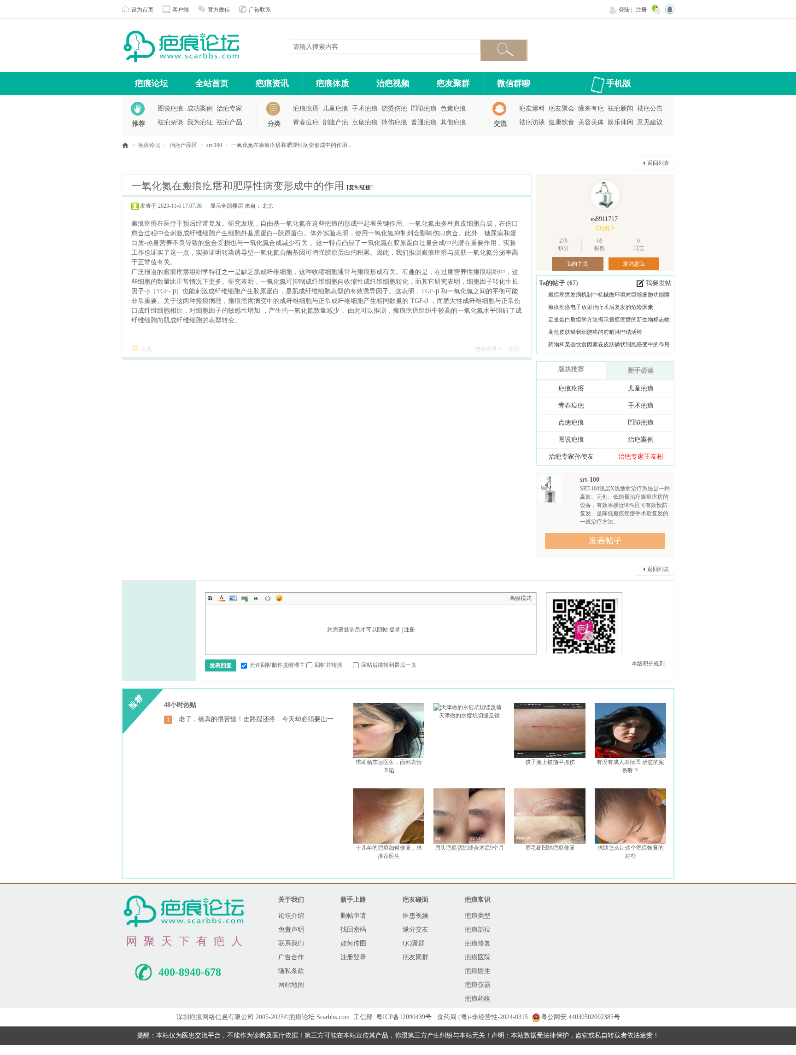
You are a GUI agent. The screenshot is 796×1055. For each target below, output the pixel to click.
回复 (146, 349)
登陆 (624, 9)
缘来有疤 (591, 108)
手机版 (618, 83)
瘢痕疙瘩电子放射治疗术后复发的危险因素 (600, 307)
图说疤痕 (170, 108)
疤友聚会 (561, 108)
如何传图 (353, 943)
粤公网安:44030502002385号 (580, 1017)
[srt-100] (550, 488)
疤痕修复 (478, 943)
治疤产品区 (183, 145)
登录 (394, 629)
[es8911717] (605, 195)
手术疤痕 (365, 108)
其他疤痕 (453, 122)
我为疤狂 (200, 122)
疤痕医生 (478, 971)
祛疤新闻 (620, 108)
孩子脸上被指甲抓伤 (550, 762)
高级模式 (520, 598)
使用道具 (486, 349)
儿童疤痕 (335, 108)
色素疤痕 (453, 108)
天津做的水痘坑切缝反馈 (469, 715)
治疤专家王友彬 (640, 456)
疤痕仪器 (478, 984)
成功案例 (200, 108)
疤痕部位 (478, 929)
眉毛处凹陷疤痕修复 (550, 848)
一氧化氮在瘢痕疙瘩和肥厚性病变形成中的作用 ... (292, 145)
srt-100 (214, 145)
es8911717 (604, 219)
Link (244, 598)
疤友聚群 (453, 83)
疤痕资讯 (272, 83)
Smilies (279, 598)
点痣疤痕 (365, 122)
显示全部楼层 (226, 206)
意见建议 (650, 122)
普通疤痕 (424, 122)
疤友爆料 (532, 108)
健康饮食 (561, 122)
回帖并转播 (328, 665)
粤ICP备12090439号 (404, 1017)
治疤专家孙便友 (571, 456)
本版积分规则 (648, 663)
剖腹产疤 (335, 122)
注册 (641, 9)
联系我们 (291, 943)
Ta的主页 (577, 264)
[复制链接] (360, 187)
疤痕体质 (332, 83)
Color (221, 598)
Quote (256, 598)
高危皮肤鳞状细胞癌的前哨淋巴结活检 (595, 332)
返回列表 (658, 163)
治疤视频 (393, 83)
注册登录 (353, 957)
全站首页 (211, 83)
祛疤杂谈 (170, 122)
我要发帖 (659, 283)
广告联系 (260, 9)
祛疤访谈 (532, 122)
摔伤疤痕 (394, 122)
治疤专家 (229, 108)
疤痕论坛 (151, 83)
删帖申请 (353, 915)
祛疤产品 (229, 122)
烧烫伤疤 (394, 108)
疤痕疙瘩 (306, 108)
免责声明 (291, 929)
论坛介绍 (291, 915)
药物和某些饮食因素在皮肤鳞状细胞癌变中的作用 (609, 344)
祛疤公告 (650, 108)
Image (233, 598)
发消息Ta (633, 264)
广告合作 (291, 957)
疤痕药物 (478, 998)
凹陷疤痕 (424, 108)
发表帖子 (605, 540)
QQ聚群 (414, 943)
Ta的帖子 (553, 283)
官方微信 (219, 9)
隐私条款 (291, 971)
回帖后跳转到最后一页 (388, 665)
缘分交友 (415, 929)
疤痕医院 (478, 957)
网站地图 (291, 984)
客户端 (180, 9)
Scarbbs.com (333, 1017)
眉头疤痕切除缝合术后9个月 (469, 848)
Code (267, 598)
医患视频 (415, 915)
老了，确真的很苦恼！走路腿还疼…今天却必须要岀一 (256, 719)
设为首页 (142, 9)
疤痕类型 (478, 915)
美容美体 (591, 122)
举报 (513, 349)
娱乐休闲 (620, 122)
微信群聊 (513, 83)
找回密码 (353, 929)
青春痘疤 (306, 122)
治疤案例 (641, 439)
